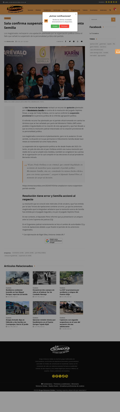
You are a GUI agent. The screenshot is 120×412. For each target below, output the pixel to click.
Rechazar (64, 26)
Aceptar (55, 26)
